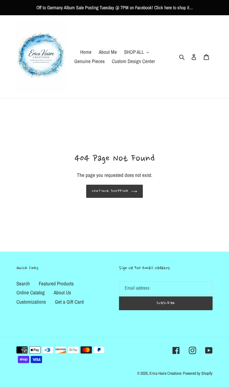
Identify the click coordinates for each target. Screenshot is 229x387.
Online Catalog (30, 292)
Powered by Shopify (198, 373)
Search (23, 283)
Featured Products (56, 283)
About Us (62, 292)
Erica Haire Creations (165, 373)
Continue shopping (110, 191)
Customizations (31, 301)
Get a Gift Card (69, 301)
